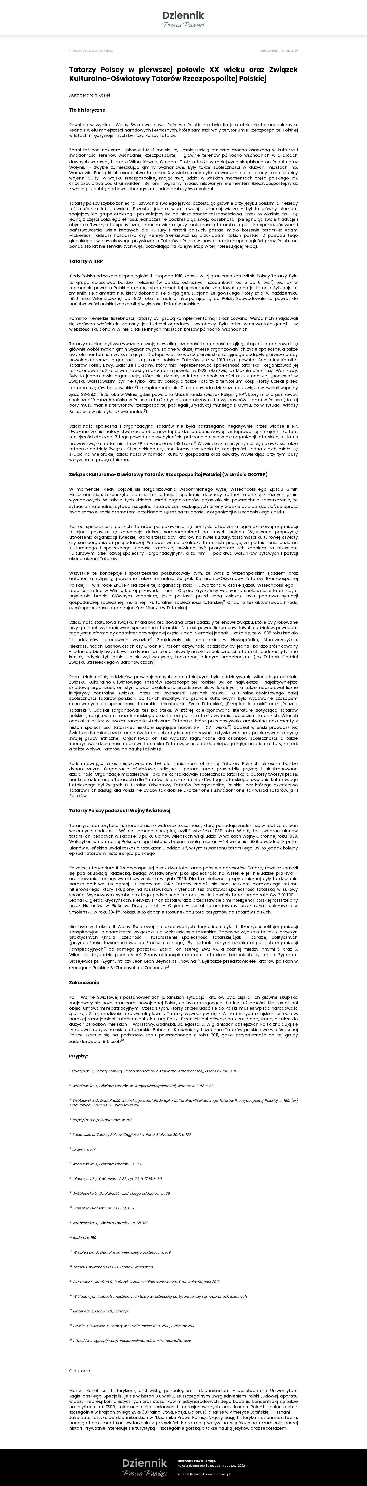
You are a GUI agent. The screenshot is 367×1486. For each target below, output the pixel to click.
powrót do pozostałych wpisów (92, 51)
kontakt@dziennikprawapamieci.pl (204, 1474)
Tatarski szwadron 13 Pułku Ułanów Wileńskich (113, 1267)
